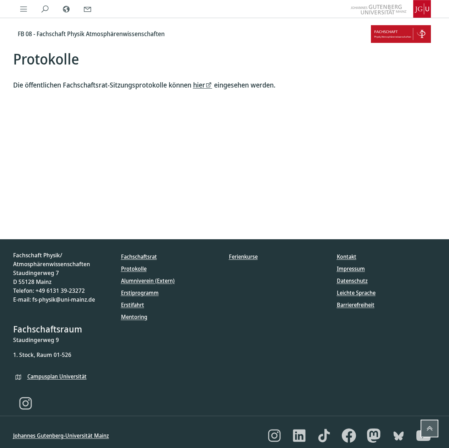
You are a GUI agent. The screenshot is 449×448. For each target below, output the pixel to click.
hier (199, 85)
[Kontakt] (87, 9)
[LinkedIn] (299, 436)
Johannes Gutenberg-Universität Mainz (61, 435)
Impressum (351, 269)
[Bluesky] (398, 436)
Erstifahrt (132, 305)
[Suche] (45, 9)
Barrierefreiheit (355, 305)
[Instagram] (25, 403)
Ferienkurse (243, 257)
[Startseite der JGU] (391, 9)
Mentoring (134, 317)
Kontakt (346, 257)
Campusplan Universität (57, 376)
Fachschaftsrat (139, 257)
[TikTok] (324, 436)
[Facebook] (349, 436)
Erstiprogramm (140, 293)
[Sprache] (66, 9)
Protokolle (134, 269)
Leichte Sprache (356, 293)
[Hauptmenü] (23, 9)
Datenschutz (352, 281)
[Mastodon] (374, 436)
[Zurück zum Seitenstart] (429, 428)
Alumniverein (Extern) (148, 281)
